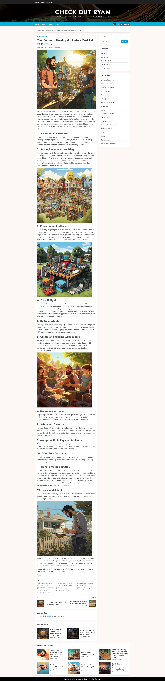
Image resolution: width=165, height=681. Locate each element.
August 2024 (105, 57)
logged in (48, 616)
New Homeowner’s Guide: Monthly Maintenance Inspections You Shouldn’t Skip (45, 586)
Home (37, 24)
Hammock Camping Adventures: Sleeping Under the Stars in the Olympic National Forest (120, 653)
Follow (126, 24)
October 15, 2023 (50, 47)
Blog (43, 24)
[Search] (118, 24)
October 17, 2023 (85, 636)
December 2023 (106, 61)
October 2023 (105, 68)
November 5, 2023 (55, 637)
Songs (103, 136)
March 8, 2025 (85, 656)
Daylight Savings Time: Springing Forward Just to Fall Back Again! (57, 653)
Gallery (57, 24)
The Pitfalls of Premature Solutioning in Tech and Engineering (119, 667)
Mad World (104, 106)
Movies (103, 110)
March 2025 (105, 53)
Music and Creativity (107, 114)
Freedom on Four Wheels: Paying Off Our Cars (87, 667)
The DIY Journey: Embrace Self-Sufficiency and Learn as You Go (64, 585)
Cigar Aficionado (106, 84)
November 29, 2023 (86, 671)
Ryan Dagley (41, 47)
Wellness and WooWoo (108, 144)
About (50, 24)
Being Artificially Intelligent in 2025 (87, 653)
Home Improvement (41, 36)
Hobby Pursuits (106, 95)
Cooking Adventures (107, 88)
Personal (104, 121)
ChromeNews (88, 679)
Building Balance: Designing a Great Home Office (84, 584)
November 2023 (106, 65)
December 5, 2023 (55, 671)
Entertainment (106, 91)
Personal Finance (106, 129)
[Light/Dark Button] (114, 24)
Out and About (105, 117)
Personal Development (108, 125)
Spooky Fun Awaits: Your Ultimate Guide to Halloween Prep (87, 632)
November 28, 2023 (117, 671)
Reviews (103, 132)
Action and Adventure (108, 80)
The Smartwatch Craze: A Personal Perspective (56, 667)
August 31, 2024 (117, 659)
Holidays (104, 99)
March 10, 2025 (54, 658)
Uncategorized (106, 140)
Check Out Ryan (82, 12)
